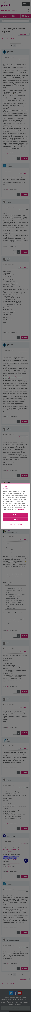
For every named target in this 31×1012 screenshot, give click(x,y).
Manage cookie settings (15, 524)
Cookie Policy (21, 509)
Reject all (15, 519)
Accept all (15, 514)
